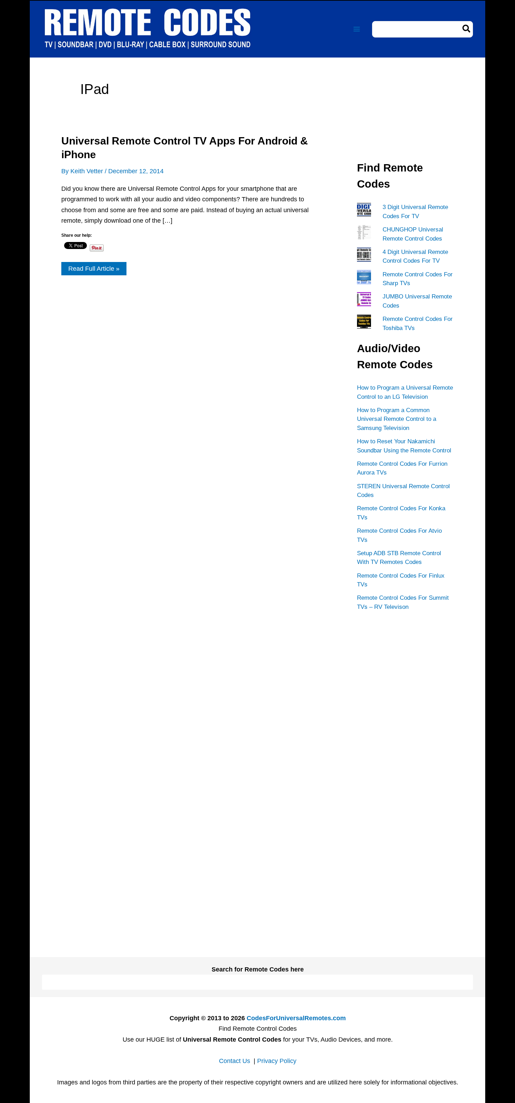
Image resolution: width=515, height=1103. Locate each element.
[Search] (467, 29)
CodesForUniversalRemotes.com (296, 1018)
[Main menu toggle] (356, 29)
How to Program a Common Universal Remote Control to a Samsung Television (396, 419)
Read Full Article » (93, 270)
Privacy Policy (276, 1060)
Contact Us (234, 1060)
